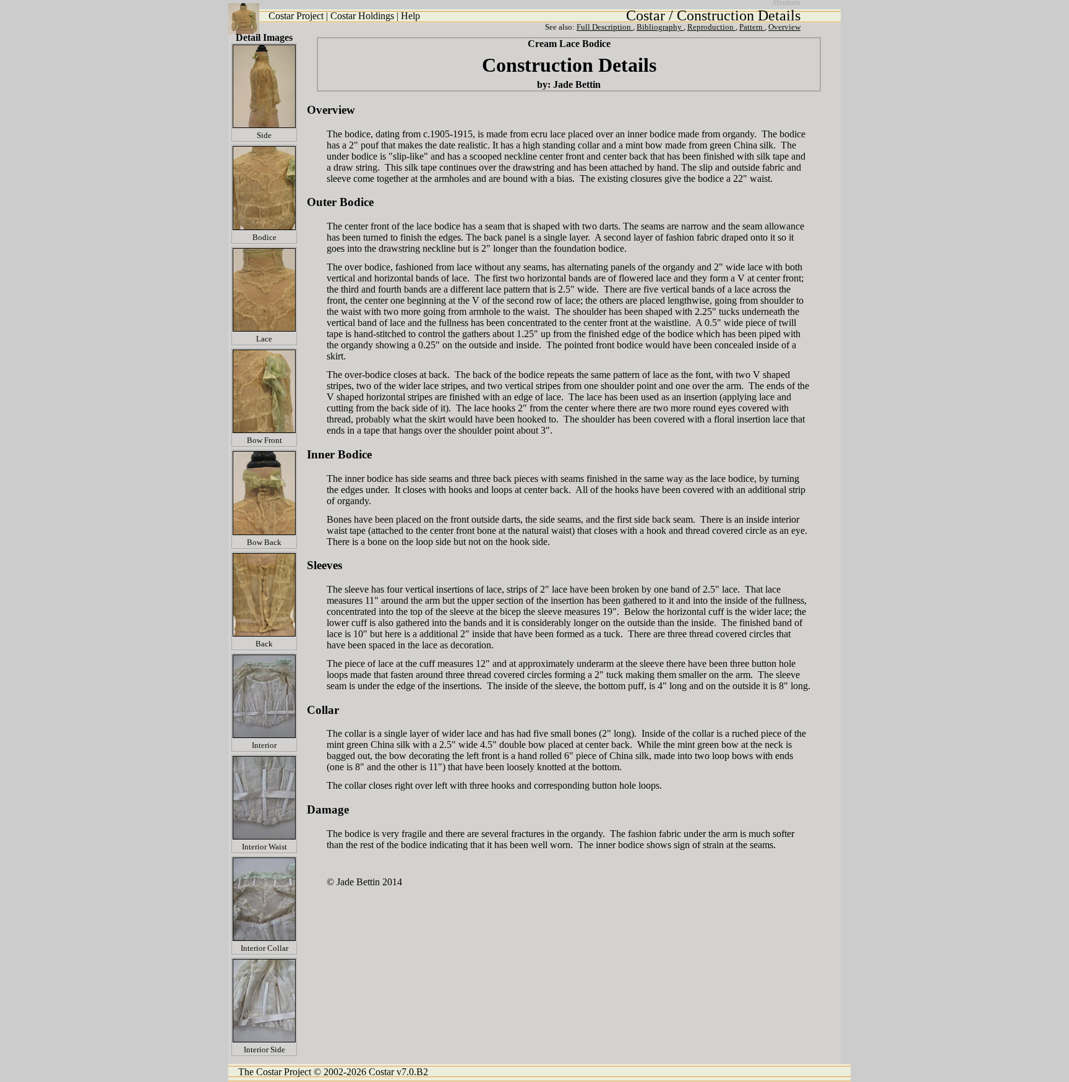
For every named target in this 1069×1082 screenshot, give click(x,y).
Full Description (605, 27)
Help (410, 16)
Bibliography (660, 27)
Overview (784, 27)
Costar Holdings (362, 16)
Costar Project (297, 16)
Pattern (752, 27)
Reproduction (711, 27)
